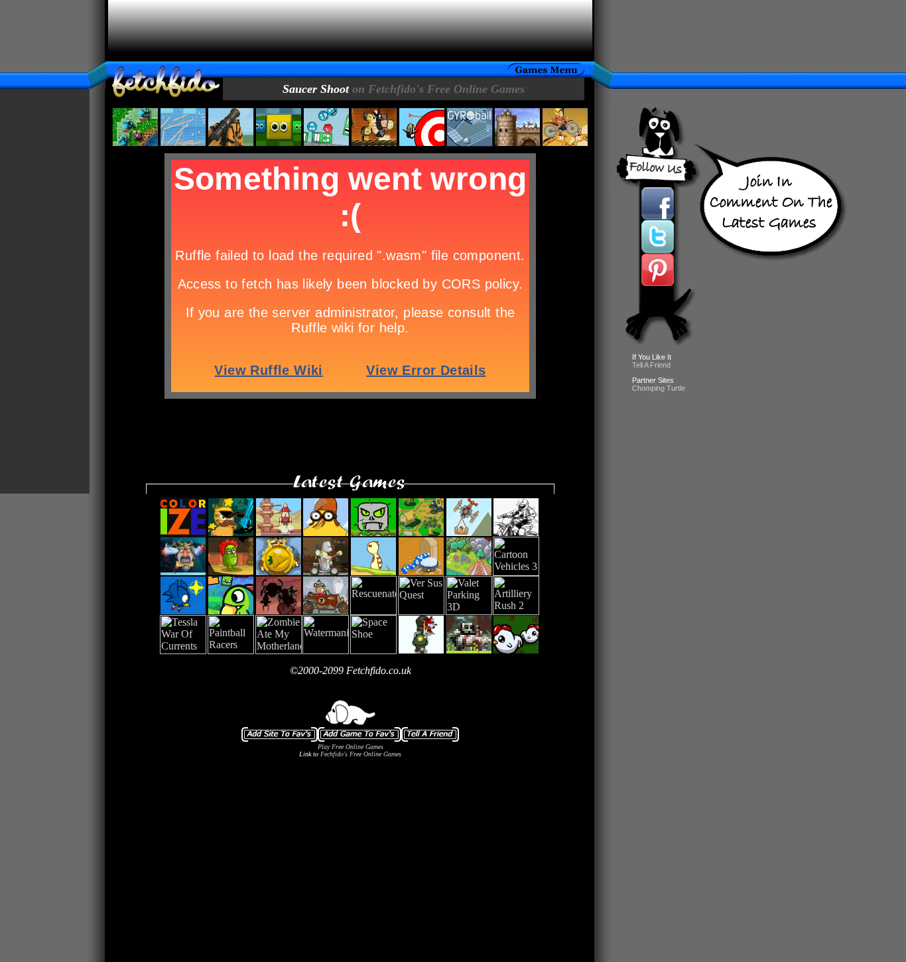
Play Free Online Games (350, 746)
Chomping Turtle (658, 388)
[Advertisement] (350, 30)
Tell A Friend (651, 365)
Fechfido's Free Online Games (360, 754)
